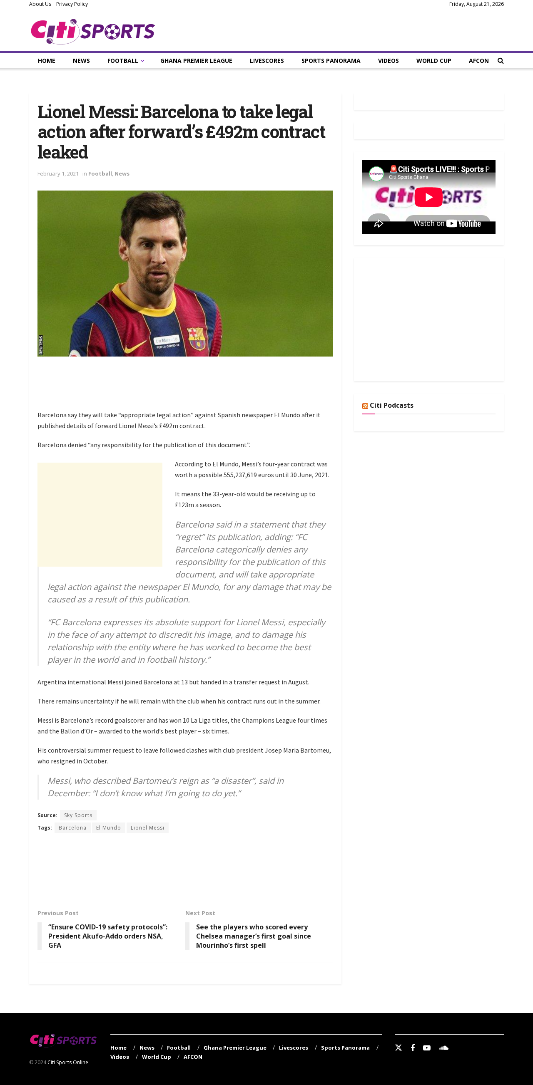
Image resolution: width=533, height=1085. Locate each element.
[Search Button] (501, 60)
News (81, 60)
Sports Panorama (331, 60)
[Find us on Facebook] (413, 1048)
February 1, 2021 (58, 173)
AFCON (479, 60)
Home (46, 60)
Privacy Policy (72, 3)
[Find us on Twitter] (398, 1048)
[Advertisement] (189, 387)
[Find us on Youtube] (427, 1048)
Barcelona (73, 827)
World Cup (433, 60)
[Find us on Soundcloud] (443, 1048)
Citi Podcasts (391, 405)
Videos (388, 60)
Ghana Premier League (196, 60)
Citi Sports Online (67, 1062)
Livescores (267, 60)
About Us (40, 3)
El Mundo (108, 827)
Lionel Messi (147, 827)
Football (122, 60)
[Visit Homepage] (93, 30)
